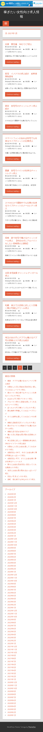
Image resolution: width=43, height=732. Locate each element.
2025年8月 (12, 515)
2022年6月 (12, 628)
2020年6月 (12, 700)
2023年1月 (12, 607)
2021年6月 (12, 664)
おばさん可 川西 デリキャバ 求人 (20, 399)
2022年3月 (12, 637)
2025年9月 (12, 512)
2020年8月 (12, 694)
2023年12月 (12, 575)
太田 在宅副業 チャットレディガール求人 (21, 274)
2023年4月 (12, 598)
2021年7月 (12, 661)
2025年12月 (12, 503)
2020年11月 (12, 685)
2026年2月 (12, 497)
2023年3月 (12, 601)
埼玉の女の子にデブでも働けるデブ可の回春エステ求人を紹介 (21, 339)
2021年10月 (12, 652)
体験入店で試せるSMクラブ (18, 431)
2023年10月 (12, 581)
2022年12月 (12, 610)
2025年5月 (12, 524)
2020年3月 (12, 709)
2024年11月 (12, 542)
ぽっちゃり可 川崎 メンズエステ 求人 (22, 407)
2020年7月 (12, 697)
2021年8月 (12, 658)
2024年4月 (12, 563)
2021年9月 (12, 655)
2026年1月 (12, 500)
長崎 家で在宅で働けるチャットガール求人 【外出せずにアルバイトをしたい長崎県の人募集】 (21, 240)
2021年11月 (12, 649)
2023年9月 (12, 583)
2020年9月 (12, 691)
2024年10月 (12, 545)
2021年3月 (12, 673)
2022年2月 (12, 640)
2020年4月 (12, 706)
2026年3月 (12, 494)
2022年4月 (12, 634)
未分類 (27, 49)
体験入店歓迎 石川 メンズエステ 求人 (22, 422)
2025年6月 (12, 521)
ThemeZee (32, 727)
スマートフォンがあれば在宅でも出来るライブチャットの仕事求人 (21, 139)
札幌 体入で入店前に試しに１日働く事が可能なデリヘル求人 (21, 307)
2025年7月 (12, 518)
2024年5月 (12, 560)
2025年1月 (12, 536)
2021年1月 (12, 679)
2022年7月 (12, 625)
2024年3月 (12, 566)
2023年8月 (12, 586)
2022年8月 (12, 622)
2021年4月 (12, 670)
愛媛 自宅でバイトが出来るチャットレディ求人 (21, 172)
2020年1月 (12, 715)
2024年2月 (12, 569)
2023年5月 (12, 595)
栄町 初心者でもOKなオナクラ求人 (21, 479)
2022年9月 (12, 619)
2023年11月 (12, 578)
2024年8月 (12, 551)
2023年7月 (12, 590)
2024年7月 (12, 554)
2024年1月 (12, 572)
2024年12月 (12, 539)
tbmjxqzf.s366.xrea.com (13, 49)
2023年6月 (12, 593)
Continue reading (12, 62)
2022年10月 (12, 616)
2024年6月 (12, 557)
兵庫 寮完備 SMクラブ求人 (18, 44)
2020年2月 (12, 712)
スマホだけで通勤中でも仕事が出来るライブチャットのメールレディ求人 (21, 205)
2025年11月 (12, 506)
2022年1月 (12, 643)
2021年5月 (12, 667)
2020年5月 (12, 703)
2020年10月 (12, 688)
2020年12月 (12, 682)
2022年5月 (12, 631)
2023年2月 (12, 604)
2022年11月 (12, 613)
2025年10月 (12, 509)
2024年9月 (12, 548)
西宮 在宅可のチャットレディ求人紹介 (21, 107)
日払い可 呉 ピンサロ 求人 (17, 476)
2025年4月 (12, 527)
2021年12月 (12, 646)
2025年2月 (12, 533)
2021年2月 (12, 676)
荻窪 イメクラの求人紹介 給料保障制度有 (21, 75)
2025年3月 (12, 530)
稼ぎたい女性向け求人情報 (21, 14)
